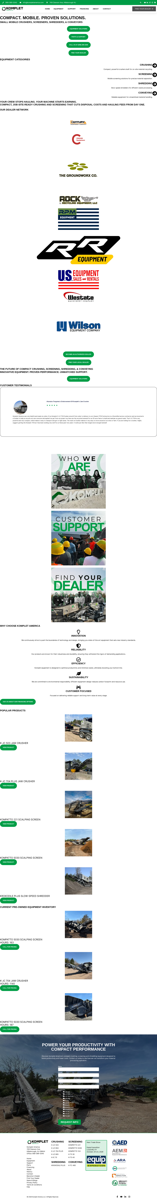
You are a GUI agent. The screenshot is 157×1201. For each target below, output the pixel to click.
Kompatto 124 (68, 1109)
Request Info (69, 1122)
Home (29, 1158)
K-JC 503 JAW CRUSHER (14, 743)
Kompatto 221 (68, 1105)
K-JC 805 (67, 1098)
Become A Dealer (33, 1176)
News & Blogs (32, 1180)
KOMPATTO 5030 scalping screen (21, 857)
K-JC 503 (67, 1092)
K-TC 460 (67, 1116)
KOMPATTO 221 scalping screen (20, 819)
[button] (140, 2)
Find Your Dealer (33, 1178)
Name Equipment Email (65, 1084)
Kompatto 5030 (69, 1107)
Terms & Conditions (34, 1185)
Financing (30, 1167)
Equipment (62, 1089)
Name (60, 1066)
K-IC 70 (66, 1100)
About (29, 1169)
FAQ (28, 1187)
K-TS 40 (66, 1114)
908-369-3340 (38, 1153)
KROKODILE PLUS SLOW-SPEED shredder (25, 896)
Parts (29, 1165)
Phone (60, 1072)
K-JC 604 (67, 1094)
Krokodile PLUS (68, 1103)
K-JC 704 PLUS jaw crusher (17, 781)
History (29, 1172)
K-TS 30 (66, 1111)
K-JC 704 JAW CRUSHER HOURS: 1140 (14, 982)
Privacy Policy (32, 1183)
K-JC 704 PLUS (69, 1096)
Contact (30, 1174)
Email (60, 1078)
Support (30, 1163)
